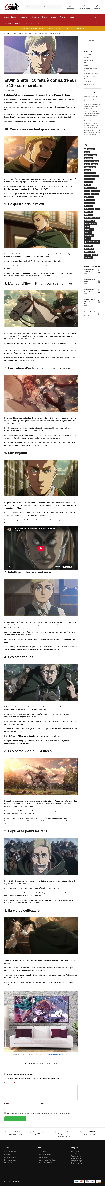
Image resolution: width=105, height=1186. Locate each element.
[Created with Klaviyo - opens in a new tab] (52, 625)
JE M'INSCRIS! (52, 613)
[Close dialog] (79, 561)
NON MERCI (51, 619)
